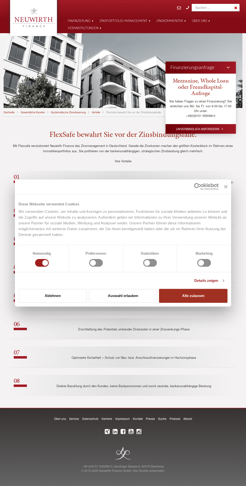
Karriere (107, 419)
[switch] (96, 263)
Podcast (175, 419)
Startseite (9, 112)
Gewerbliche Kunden (33, 112)
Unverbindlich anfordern (197, 129)
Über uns (199, 21)
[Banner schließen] (226, 186)
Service (74, 419)
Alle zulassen (193, 296)
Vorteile (96, 112)
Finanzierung (79, 21)
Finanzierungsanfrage (192, 67)
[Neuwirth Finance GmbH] (33, 17)
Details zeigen (206, 280)
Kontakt (138, 419)
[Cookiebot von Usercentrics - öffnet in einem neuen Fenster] (198, 186)
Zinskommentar (169, 21)
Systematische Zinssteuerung (68, 112)
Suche (162, 419)
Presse (150, 419)
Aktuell (187, 419)
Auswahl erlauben (123, 296)
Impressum (122, 419)
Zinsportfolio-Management (123, 21)
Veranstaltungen (83, 28)
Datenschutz (90, 419)
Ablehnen (53, 296)
